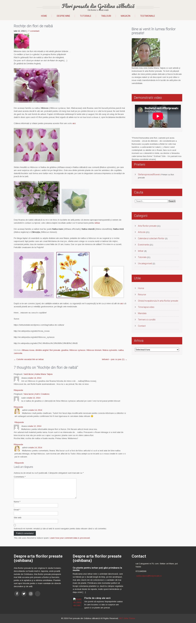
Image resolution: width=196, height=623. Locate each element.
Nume (17, 502)
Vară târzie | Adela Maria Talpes (38, 374)
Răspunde (18, 390)
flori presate (55, 350)
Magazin (125, 16)
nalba (121, 350)
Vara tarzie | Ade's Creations (36, 394)
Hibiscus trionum (94, 350)
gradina (64, 350)
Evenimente (143, 244)
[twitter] (23, 593)
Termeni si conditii (146, 319)
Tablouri (106, 16)
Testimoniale (147, 16)
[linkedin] (37, 593)
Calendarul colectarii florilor (151, 238)
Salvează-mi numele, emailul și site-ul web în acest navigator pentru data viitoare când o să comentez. (60, 528)
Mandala (142, 313)
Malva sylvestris (110, 350)
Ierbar (140, 251)
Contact (142, 326)
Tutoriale (85, 16)
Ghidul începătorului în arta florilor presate (158, 301)
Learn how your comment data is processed (70, 538)
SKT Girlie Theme (127, 618)
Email (17, 509)
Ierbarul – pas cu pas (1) (114, 359)
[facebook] (17, 593)
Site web (17, 517)
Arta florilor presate (147, 226)
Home (44, 16)
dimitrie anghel (42, 350)
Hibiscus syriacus (77, 350)
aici (74, 123)
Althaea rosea (28, 350)
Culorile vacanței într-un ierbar (29, 359)
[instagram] (30, 593)
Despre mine (63, 16)
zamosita (18, 353)
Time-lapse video (146, 307)
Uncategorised (145, 263)
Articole (141, 232)
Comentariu (20, 477)
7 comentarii (33, 31)
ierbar (97, 223)
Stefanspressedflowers (149, 174)
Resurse (142, 294)
